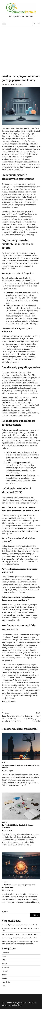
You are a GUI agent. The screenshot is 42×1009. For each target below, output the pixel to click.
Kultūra (4, 960)
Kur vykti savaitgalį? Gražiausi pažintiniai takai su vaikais (19, 938)
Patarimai (5, 971)
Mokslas (4, 964)
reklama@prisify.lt (14, 1005)
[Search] (38, 23)
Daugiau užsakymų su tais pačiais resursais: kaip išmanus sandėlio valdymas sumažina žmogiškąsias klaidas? (20, 943)
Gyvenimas (5, 953)
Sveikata (4, 978)
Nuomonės (5, 967)
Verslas (4, 986)
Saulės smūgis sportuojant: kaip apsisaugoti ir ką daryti (19, 925)
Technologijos (6, 982)
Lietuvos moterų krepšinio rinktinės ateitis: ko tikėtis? (20, 766)
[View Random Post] (34, 23)
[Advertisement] (21, 48)
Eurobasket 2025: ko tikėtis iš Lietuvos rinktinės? (17, 826)
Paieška (5, 912)
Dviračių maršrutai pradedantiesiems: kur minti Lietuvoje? (20, 934)
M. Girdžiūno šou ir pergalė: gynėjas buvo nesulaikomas (19, 886)
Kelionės (4, 956)
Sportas (13, 702)
